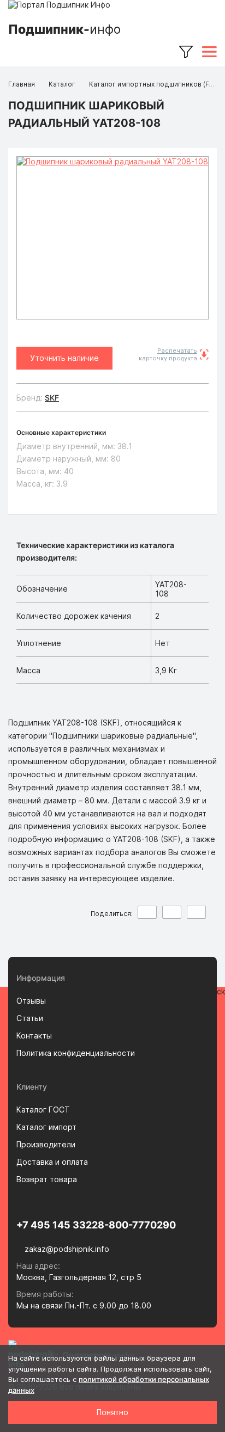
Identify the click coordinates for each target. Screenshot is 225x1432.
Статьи (29, 1018)
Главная (21, 84)
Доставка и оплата (52, 1161)
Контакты (34, 1035)
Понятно (112, 1412)
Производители (45, 1144)
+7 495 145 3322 (57, 1225)
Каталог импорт (46, 1127)
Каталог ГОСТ (43, 1109)
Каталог (62, 84)
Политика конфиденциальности (75, 1053)
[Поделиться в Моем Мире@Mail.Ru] (171, 912)
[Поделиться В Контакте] (147, 912)
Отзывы (31, 1000)
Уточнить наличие (64, 357)
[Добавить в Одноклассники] (196, 912)
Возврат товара (46, 1179)
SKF (52, 397)
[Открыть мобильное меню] (209, 51)
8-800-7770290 (137, 1225)
